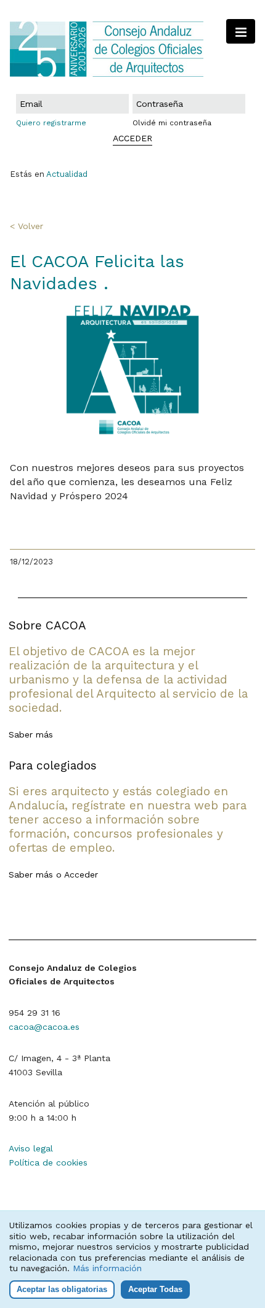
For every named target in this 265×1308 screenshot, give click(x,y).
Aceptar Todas (155, 1289)
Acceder (81, 874)
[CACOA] (132, 49)
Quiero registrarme (51, 123)
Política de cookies (48, 1162)
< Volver (26, 226)
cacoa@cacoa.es (44, 1027)
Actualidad (67, 174)
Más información (107, 1268)
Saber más (31, 734)
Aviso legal (31, 1148)
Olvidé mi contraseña (171, 123)
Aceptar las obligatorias (62, 1289)
